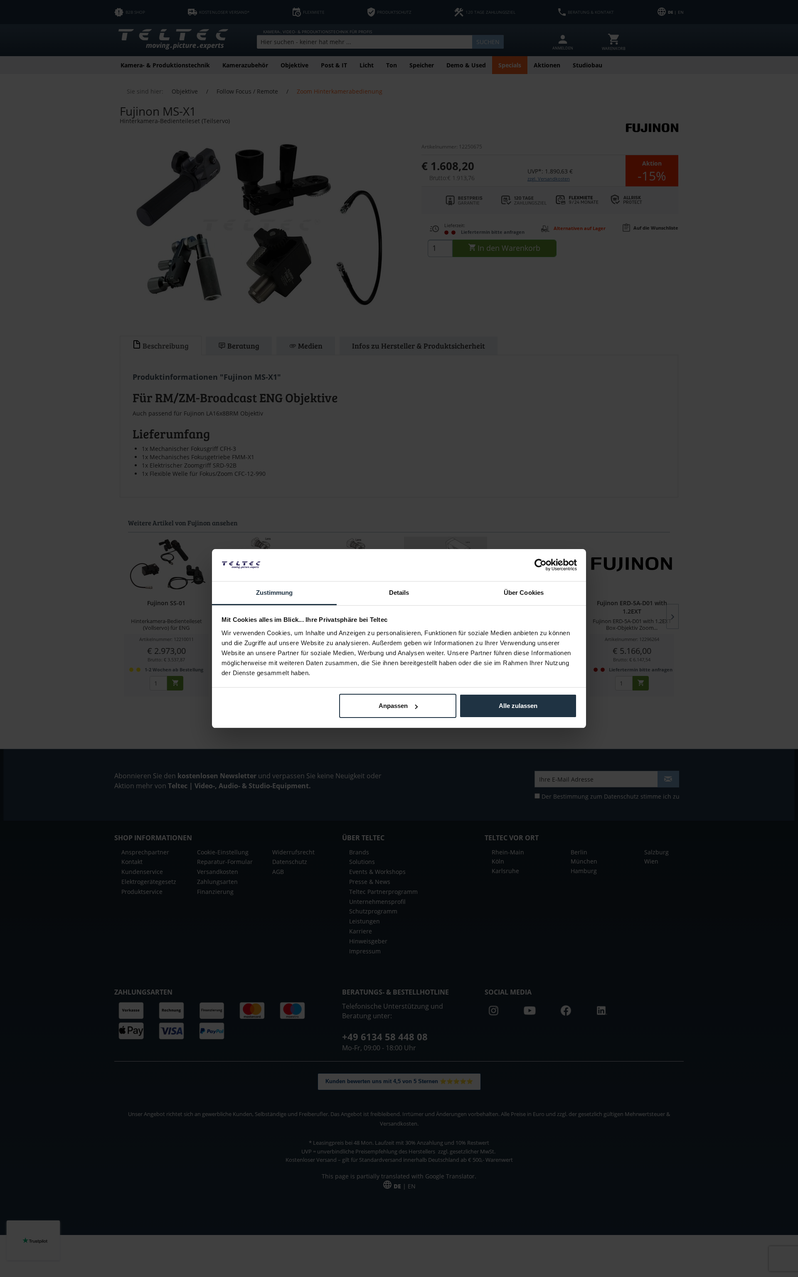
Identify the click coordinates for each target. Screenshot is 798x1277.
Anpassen (393, 705)
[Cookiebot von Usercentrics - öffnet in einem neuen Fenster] (540, 565)
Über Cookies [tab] (524, 592)
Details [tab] (399, 592)
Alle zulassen (518, 705)
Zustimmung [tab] (274, 592)
